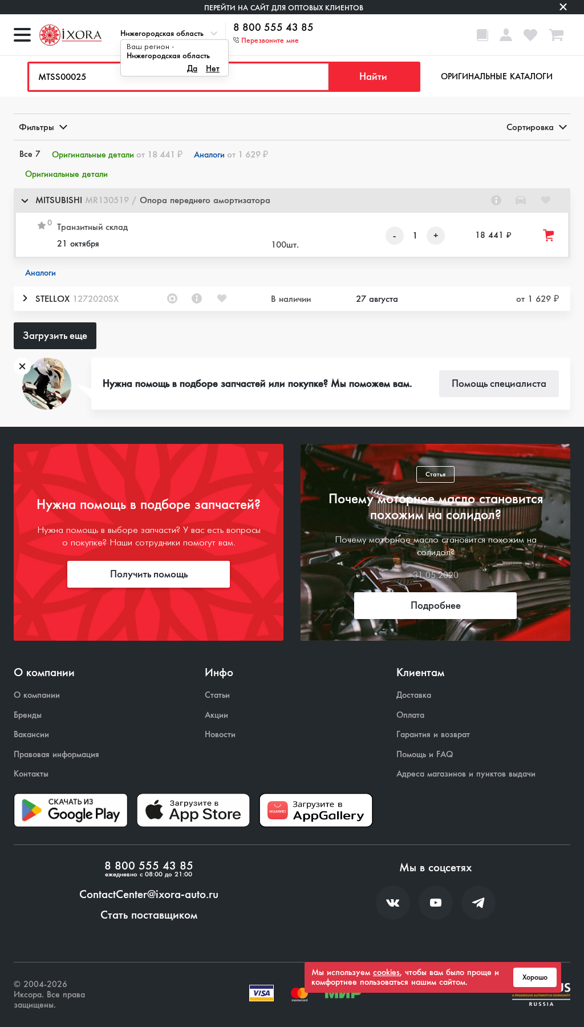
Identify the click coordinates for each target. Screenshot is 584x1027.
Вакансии (31, 734)
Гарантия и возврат (433, 734)
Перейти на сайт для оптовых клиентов (283, 8)
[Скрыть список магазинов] (24, 200)
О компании (37, 695)
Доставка (413, 695)
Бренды (28, 715)
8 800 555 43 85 (273, 28)
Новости (220, 734)
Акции (216, 715)
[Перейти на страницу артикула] (496, 200)
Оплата (410, 715)
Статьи (217, 695)
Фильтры (36, 127)
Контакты (31, 774)
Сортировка (530, 127)
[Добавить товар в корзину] (549, 235)
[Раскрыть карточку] (24, 298)
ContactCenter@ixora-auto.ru (148, 894)
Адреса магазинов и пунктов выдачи (466, 774)
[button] (292, 200)
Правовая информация (56, 754)
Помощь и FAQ (424, 754)
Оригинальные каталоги (497, 76)
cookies (386, 972)
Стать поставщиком (148, 915)
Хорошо (535, 977)
